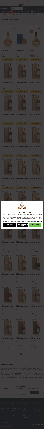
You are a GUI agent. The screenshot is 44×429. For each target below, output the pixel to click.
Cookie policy (38, 221)
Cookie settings (10, 224)
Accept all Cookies (35, 224)
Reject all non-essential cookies (23, 225)
